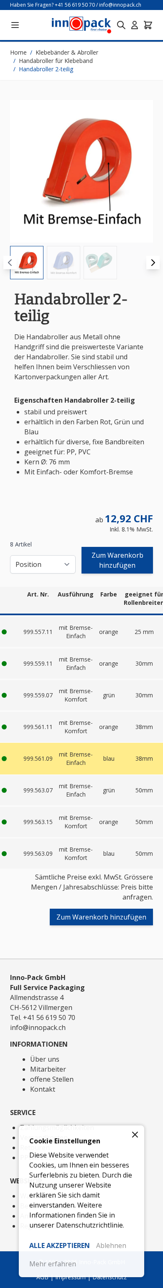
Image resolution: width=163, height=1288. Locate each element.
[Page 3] (100, 262)
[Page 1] (26, 262)
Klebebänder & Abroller (67, 52)
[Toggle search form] (121, 25)
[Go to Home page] (81, 25)
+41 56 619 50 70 (75, 4)
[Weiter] (153, 262)
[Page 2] (63, 262)
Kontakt (42, 1089)
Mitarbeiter (48, 1069)
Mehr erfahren (52, 1263)
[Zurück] (10, 262)
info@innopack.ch (120, 4)
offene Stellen (52, 1079)
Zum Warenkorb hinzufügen (117, 560)
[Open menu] (15, 25)
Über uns (44, 1059)
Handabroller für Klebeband (56, 61)
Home (18, 52)
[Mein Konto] (135, 25)
